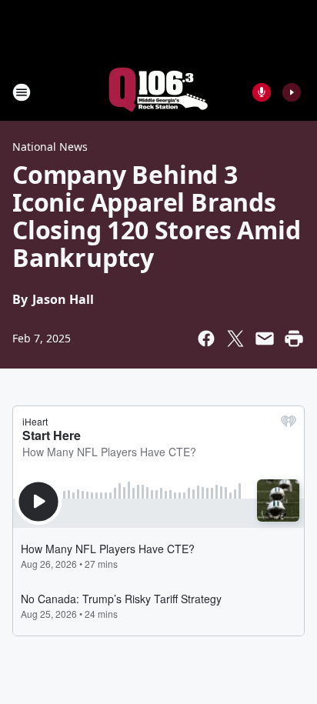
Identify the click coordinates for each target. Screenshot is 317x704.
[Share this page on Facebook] (206, 338)
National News (50, 146)
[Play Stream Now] (291, 92)
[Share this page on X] (235, 338)
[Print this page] (294, 338)
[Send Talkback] (261, 92)
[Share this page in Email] (264, 338)
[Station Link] (158, 92)
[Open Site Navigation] (21, 92)
